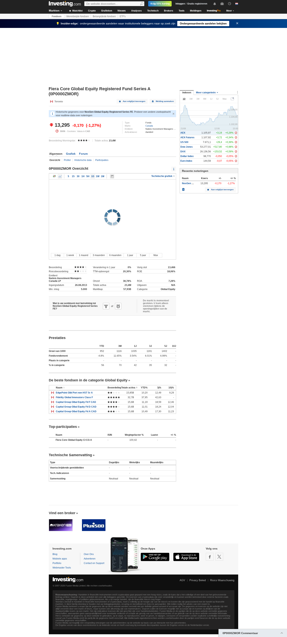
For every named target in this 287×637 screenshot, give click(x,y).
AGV (182, 580)
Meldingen (195, 10)
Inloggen (180, 3)
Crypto (92, 10)
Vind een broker (62, 513)
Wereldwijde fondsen (77, 16)
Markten (54, 10)
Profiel (67, 160)
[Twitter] (219, 557)
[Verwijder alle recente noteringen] (183, 188)
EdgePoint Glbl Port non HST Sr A (74, 392)
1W (97, 176)
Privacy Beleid (197, 580)
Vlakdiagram (60, 176)
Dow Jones (186, 146)
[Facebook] (210, 557)
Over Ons (89, 554)
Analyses (136, 10)
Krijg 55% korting (160, 3)
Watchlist (77, 10)
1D (92, 176)
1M (102, 176)
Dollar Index (187, 156)
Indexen (186, 92)
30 (78, 176)
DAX (182, 151)
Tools (181, 10)
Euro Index (186, 161)
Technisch (153, 10)
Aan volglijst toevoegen (134, 101)
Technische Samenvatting (70, 455)
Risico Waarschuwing (222, 580)
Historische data (83, 160)
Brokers (168, 10)
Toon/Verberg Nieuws (112, 176)
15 (73, 176)
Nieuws (122, 10)
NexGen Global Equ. (193, 183)
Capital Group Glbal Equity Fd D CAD (76, 406)
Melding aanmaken (165, 101)
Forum (83, 153)
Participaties (101, 160)
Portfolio (57, 563)
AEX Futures (187, 137)
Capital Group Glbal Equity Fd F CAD (76, 402)
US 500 (184, 142)
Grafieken (106, 10)
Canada (149, 126)
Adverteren (89, 558)
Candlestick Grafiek (54, 176)
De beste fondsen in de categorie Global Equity (88, 380)
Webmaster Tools (62, 567)
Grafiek (71, 153)
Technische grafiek (162, 176)
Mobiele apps (60, 558)
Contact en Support (94, 563)
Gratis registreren (197, 3)
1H (83, 176)
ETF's (123, 16)
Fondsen (56, 16)
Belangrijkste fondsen (104, 16)
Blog (55, 554)
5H (87, 176)
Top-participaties (63, 427)
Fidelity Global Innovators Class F (74, 397)
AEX (182, 132)
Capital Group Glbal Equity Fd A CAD (76, 411)
